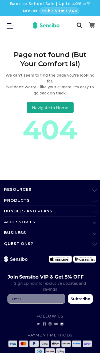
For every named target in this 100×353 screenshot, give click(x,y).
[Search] (79, 25)
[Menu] (12, 25)
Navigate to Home (50, 107)
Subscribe (80, 298)
